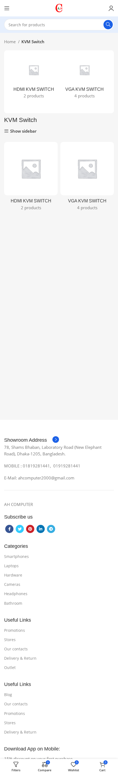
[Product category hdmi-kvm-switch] (34, 79)
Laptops (11, 565)
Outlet (10, 667)
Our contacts (16, 648)
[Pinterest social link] (30, 529)
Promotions (14, 630)
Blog (8, 694)
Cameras (12, 584)
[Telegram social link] (51, 529)
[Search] (108, 24)
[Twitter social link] (20, 529)
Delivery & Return (20, 658)
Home (10, 41)
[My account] (111, 8)
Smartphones (16, 556)
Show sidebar (23, 131)
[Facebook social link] (9, 529)
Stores (10, 639)
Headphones (15, 593)
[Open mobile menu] (6, 8)
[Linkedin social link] (40, 529)
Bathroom (13, 603)
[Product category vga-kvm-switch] (84, 79)
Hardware (13, 575)
